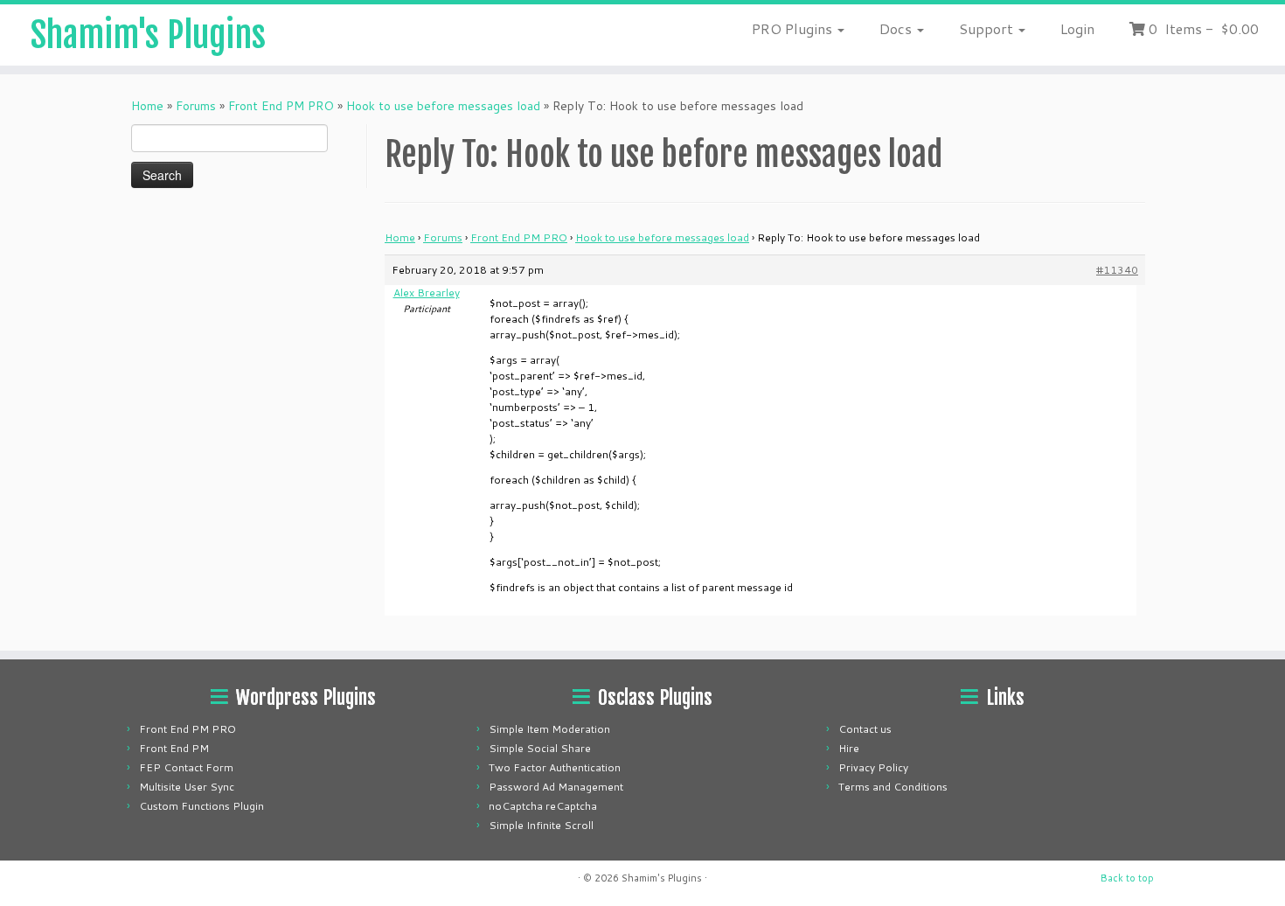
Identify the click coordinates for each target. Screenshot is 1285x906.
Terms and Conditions (893, 786)
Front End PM (174, 748)
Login (1077, 28)
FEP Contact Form (186, 767)
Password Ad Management (556, 786)
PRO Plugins (794, 28)
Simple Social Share (540, 748)
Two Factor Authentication (555, 767)
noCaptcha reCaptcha (543, 805)
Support (988, 28)
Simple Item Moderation (549, 728)
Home (147, 106)
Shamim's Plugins (148, 35)
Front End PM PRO (281, 106)
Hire (848, 748)
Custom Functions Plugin (201, 805)
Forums (196, 106)
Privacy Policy (873, 767)
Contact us (865, 728)
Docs (897, 28)
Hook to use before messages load (443, 106)
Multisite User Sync (186, 786)
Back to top (1127, 878)
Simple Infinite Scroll (541, 825)
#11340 (1117, 269)
